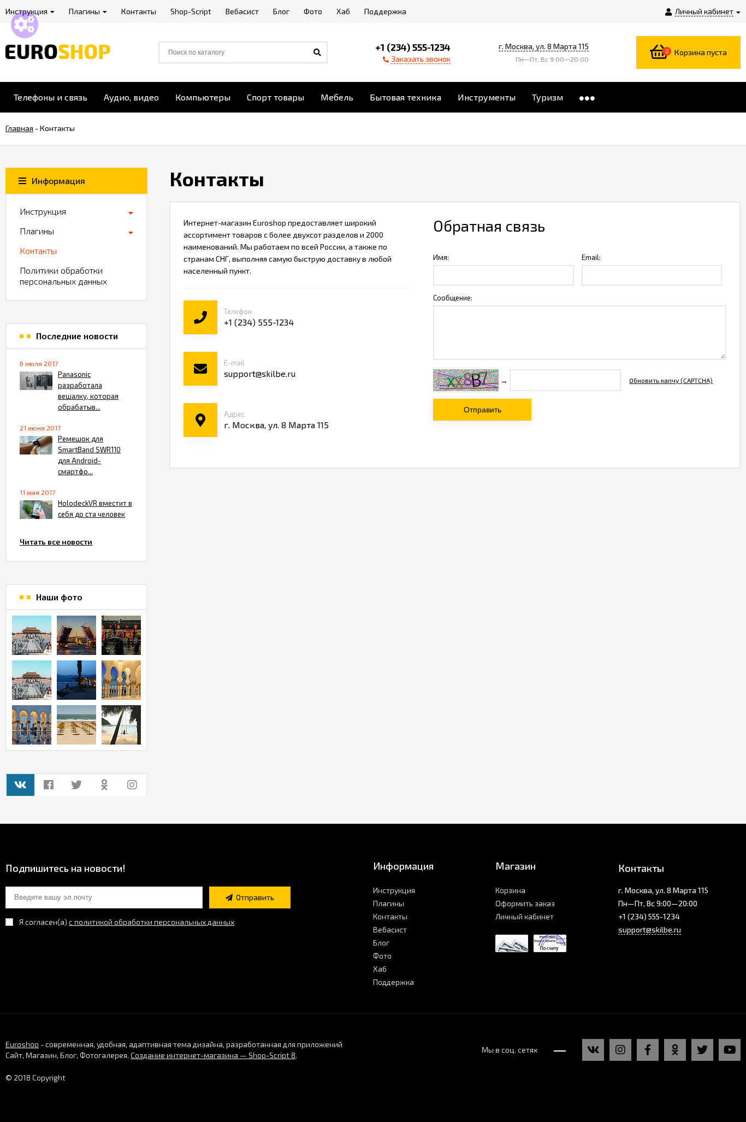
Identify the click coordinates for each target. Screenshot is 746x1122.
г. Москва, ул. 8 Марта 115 (544, 46)
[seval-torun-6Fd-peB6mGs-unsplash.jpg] (76, 680)
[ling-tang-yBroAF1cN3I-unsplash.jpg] (31, 635)
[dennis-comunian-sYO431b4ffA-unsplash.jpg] (121, 725)
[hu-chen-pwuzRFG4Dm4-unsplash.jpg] (76, 635)
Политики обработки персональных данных (63, 275)
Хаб (380, 968)
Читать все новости (56, 541)
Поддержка (393, 982)
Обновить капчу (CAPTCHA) (671, 380)
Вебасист (390, 929)
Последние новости (77, 336)
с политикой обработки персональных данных (151, 921)
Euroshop (22, 1044)
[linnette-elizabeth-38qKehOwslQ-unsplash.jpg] (31, 725)
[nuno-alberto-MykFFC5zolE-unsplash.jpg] (121, 635)
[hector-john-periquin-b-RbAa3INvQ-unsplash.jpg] (76, 725)
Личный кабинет (524, 916)
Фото (382, 955)
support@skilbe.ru (649, 929)
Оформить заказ (525, 903)
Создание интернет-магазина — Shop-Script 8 (213, 1055)
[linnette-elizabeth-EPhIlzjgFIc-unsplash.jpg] (121, 680)
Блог (381, 942)
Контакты (38, 250)
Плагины (37, 231)
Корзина (510, 890)
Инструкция (43, 211)
